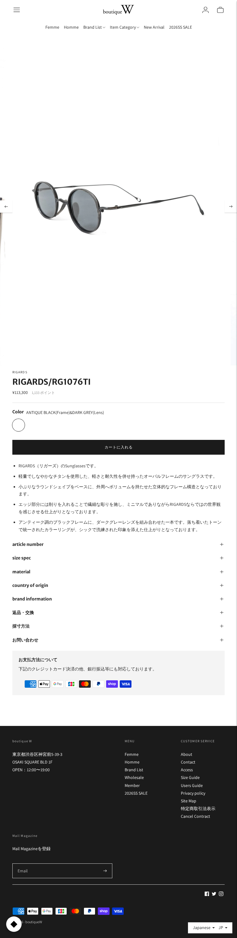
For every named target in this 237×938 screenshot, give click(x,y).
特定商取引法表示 (198, 808)
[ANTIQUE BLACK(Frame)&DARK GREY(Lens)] (18, 425)
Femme (52, 27)
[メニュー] (16, 10)
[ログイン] (205, 10)
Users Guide (192, 785)
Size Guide (190, 777)
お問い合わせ (25, 640)
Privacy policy (193, 793)
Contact (188, 762)
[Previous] (6, 206)
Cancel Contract (195, 816)
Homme (71, 27)
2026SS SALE (180, 27)
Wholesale (134, 777)
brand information (32, 599)
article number (28, 544)
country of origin (30, 585)
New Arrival (154, 27)
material (21, 572)
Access (187, 769)
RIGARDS (19, 372)
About (186, 754)
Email (23, 863)
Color (18, 412)
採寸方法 (21, 626)
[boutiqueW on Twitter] (214, 894)
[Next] (231, 206)
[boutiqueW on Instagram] (221, 894)
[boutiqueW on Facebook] (207, 894)
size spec (21, 558)
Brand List (134, 769)
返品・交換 (23, 612)
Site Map (188, 801)
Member (132, 785)
